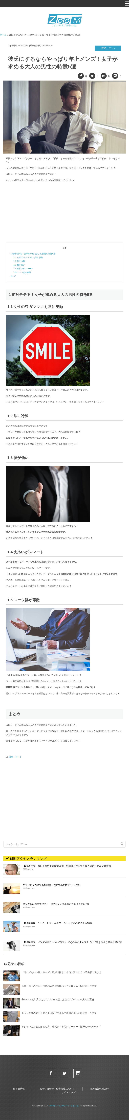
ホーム (3, 35)
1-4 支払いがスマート (23, 268)
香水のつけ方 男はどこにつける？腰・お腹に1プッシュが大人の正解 (58, 999)
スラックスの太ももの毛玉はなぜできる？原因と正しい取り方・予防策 (59, 1013)
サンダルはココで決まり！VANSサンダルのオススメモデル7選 (56, 904)
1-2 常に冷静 (19, 261)
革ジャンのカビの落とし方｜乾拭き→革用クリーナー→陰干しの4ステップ (61, 1026)
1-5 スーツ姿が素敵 (22, 272)
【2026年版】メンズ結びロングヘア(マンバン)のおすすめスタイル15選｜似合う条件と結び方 (72, 942)
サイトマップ (68, 1092)
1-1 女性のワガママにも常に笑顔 (28, 257)
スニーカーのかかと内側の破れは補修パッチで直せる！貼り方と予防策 (59, 986)
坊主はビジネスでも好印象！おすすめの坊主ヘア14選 (51, 885)
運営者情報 (19, 1088)
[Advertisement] (64, 212)
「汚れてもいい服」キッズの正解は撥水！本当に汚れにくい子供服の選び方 (61, 972)
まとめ (13, 276)
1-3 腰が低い (19, 265)
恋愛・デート (108, 48)
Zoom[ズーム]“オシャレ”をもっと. (64, 1106)
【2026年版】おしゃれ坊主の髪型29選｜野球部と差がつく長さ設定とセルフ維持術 (67, 865)
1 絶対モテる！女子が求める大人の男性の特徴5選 (32, 253)
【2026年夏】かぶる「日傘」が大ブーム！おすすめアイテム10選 (57, 923)
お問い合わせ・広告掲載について (57, 1088)
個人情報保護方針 (99, 1088)
